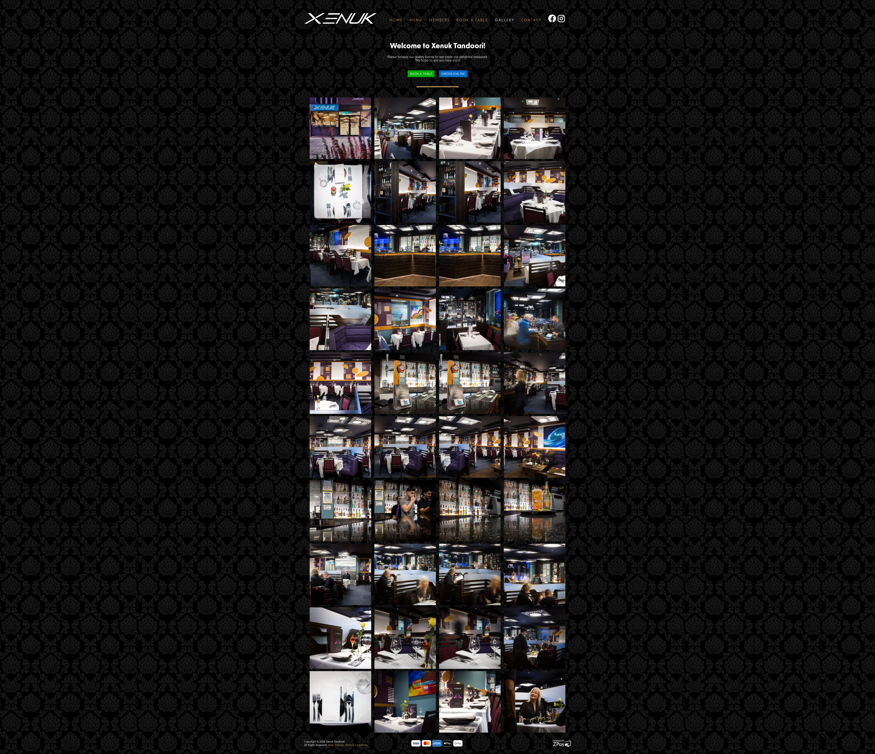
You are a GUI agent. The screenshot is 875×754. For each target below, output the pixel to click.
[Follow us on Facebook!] (550, 18)
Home (396, 20)
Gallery (505, 20)
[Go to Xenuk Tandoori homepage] (340, 18)
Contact (531, 20)
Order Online (453, 73)
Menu (415, 20)
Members (439, 20)
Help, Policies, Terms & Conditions (347, 745)
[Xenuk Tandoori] (341, 128)
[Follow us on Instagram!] (562, 18)
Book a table (472, 20)
